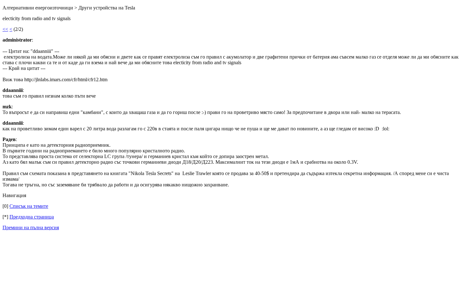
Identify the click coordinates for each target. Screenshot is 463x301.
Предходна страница (31, 216)
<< (5, 29)
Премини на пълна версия (31, 227)
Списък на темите (28, 206)
